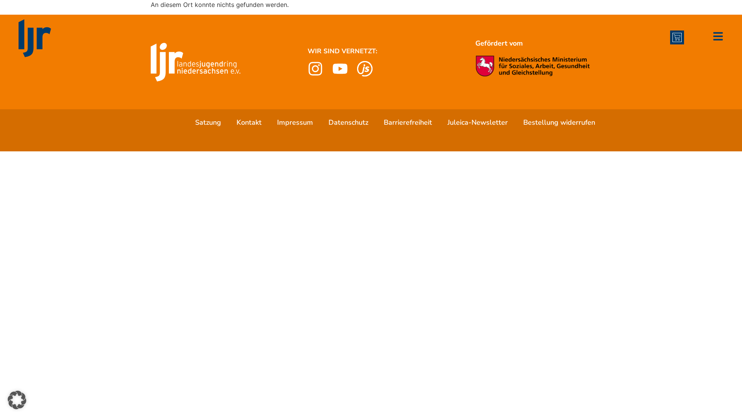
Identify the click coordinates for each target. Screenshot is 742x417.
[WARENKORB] (677, 37)
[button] (17, 400)
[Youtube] (340, 68)
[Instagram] (315, 68)
